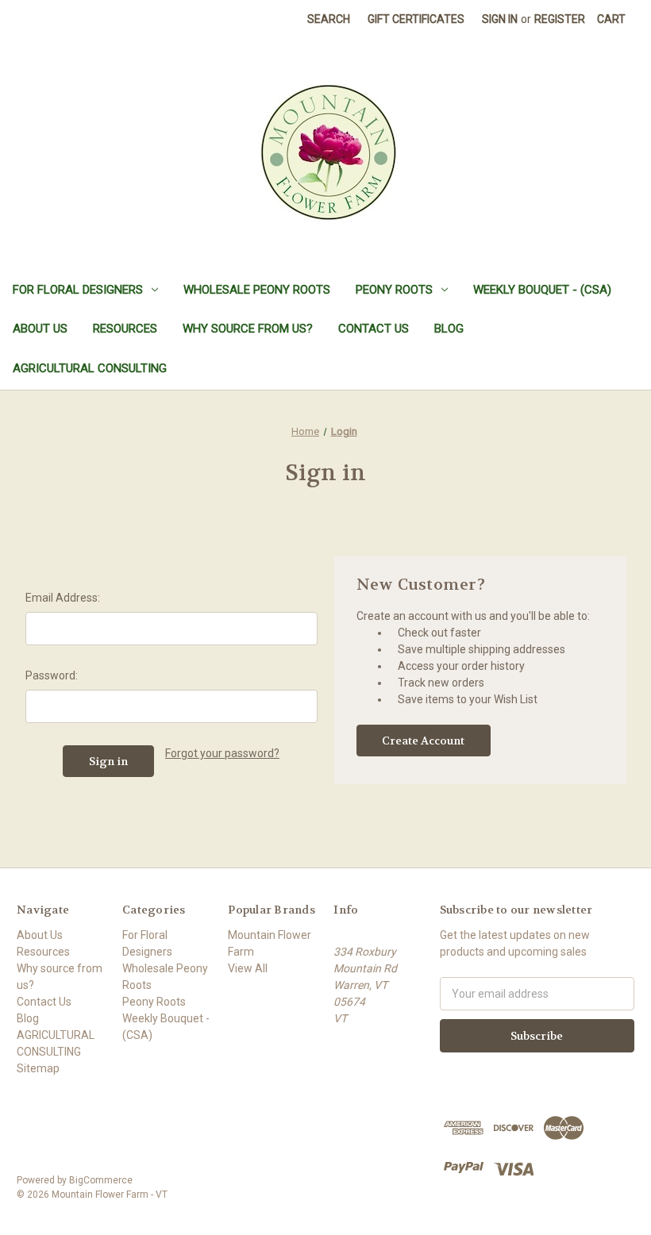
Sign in (500, 19)
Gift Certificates (416, 19)
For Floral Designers (78, 290)
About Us (40, 328)
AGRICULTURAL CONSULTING (90, 368)
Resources (125, 328)
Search (328, 19)
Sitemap (38, 1068)
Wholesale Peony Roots (256, 290)
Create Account (423, 740)
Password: (51, 675)
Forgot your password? (222, 753)
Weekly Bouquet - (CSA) (542, 290)
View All (248, 968)
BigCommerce (101, 1180)
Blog (449, 328)
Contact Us (373, 328)
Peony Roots (394, 290)
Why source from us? (248, 328)
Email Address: (62, 597)
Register (559, 19)
